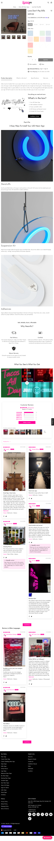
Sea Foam (36, 45)
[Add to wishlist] (51, 10)
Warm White (42, 45)
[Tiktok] (29, 818)
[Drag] (27, 382)
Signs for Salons (5, 787)
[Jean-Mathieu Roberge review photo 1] (14, 652)
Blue (30, 33)
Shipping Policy (5, 806)
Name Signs (4, 792)
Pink (42, 39)
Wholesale (30, 768)
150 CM (48, 25)
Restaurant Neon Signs (6, 773)
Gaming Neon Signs (6, 778)
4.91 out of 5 (31, 407)
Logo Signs (3, 771)
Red (30, 45)
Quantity (30, 56)
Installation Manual (32, 764)
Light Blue (48, 33)
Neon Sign (3, 757)
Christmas (3, 794)
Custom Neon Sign (5, 759)
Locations (30, 771)
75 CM (36, 25)
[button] (51, 2)
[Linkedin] (46, 814)
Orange (36, 39)
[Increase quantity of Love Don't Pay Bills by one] (35, 59)
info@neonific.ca (32, 811)
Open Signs (4, 764)
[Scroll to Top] (51, 833)
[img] (6, 447)
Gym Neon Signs (5, 783)
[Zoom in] (23, 11)
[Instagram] (38, 814)
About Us (30, 757)
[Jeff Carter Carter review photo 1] (40, 647)
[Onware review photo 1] (40, 516)
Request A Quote (32, 759)
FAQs (29, 766)
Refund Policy (4, 804)
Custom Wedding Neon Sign (8, 761)
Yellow (30, 51)
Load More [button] (27, 624)
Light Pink (30, 39)
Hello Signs (3, 766)
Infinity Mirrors (4, 768)
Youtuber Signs (4, 780)
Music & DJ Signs (5, 785)
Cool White (36, 33)
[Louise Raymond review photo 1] (14, 707)
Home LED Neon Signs (24, 7)
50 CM (30, 25)
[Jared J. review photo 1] (14, 471)
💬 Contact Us (47, 837)
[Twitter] (42, 814)
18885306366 (32, 810)
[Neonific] (27, 2)
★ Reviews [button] (53, 421)
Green (42, 33)
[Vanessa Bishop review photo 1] (40, 470)
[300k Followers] (34, 814)
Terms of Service (5, 808)
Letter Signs (3, 790)
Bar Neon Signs (4, 776)
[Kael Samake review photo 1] (14, 536)
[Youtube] (51, 814)
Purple (48, 39)
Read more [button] (5, 510)
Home (14, 7)
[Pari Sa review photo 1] (40, 578)
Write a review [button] (27, 422)
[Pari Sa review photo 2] (30, 595)
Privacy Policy (4, 801)
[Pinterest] (29, 814)
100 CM (42, 25)
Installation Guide (34, 116)
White (48, 45)
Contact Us (30, 761)
